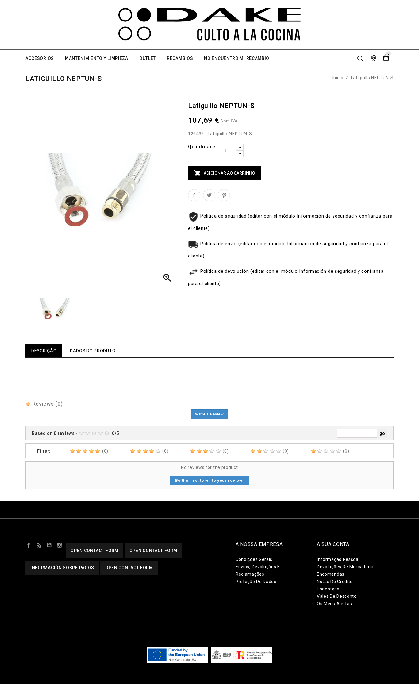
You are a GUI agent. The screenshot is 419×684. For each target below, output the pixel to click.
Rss (39, 545)
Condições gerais (254, 559)
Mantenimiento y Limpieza (96, 58)
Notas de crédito (335, 581)
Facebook (28, 545)
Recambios (180, 58)
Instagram (59, 545)
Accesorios (39, 58)
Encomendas (330, 574)
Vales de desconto (337, 596)
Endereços (328, 588)
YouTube (49, 545)
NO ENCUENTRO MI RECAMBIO (236, 58)
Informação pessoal (338, 559)
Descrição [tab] (43, 350)
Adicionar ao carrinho (224, 173)
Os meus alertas (334, 603)
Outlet (147, 58)
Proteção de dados (256, 581)
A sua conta (333, 544)
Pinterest (224, 195)
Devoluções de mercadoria (345, 566)
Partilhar (194, 195)
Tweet (209, 195)
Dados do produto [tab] (92, 350)
